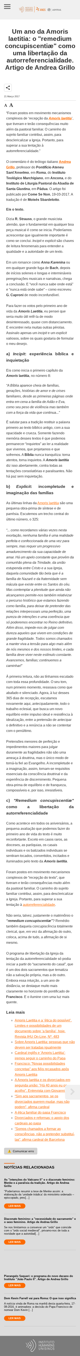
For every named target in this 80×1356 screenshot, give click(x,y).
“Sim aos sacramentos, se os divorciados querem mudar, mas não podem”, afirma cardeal (42, 1101)
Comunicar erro (20, 1151)
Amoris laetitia (48, 503)
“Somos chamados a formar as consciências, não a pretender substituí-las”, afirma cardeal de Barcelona (45, 1134)
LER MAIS (15, 1206)
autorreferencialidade (39, 904)
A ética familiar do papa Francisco (40, 1112)
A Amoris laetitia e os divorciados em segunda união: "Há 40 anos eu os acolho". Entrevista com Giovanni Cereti (45, 1085)
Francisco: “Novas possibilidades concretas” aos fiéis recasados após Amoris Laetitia (42, 1069)
